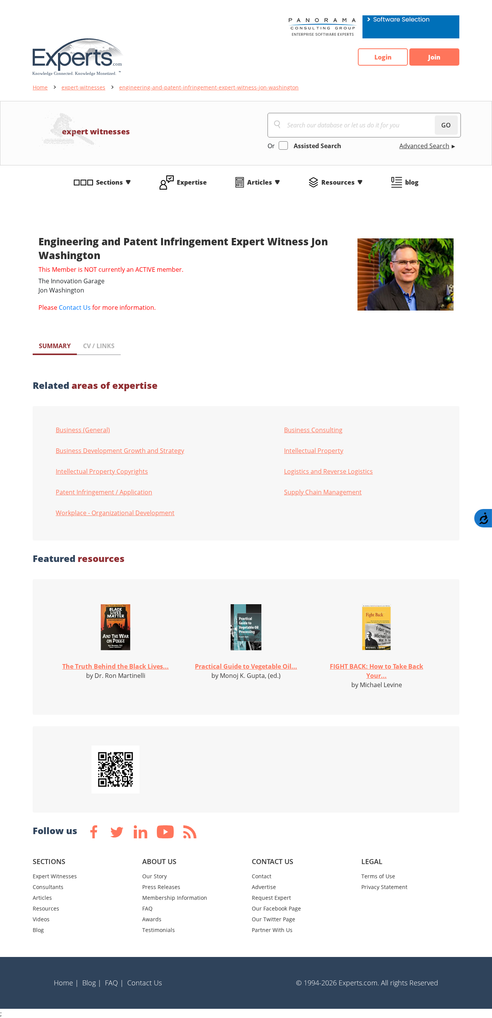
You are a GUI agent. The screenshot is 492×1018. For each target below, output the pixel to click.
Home (40, 87)
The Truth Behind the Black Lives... (115, 666)
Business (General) (83, 430)
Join (434, 57)
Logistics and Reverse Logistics (328, 471)
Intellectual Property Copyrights (102, 471)
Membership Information (174, 897)
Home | (66, 982)
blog (412, 182)
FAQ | (114, 982)
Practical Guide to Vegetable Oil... (246, 666)
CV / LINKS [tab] (99, 346)
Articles (259, 182)
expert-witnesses (83, 87)
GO (446, 125)
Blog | (91, 982)
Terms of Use (378, 876)
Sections (109, 182)
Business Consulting (313, 430)
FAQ (147, 908)
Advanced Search (424, 146)
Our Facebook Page (276, 908)
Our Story (154, 876)
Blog (38, 930)
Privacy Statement (384, 887)
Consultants (48, 887)
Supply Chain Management (323, 492)
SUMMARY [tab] (55, 346)
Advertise (264, 887)
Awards (151, 919)
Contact (261, 876)
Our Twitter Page (273, 919)
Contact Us (75, 307)
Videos (41, 919)
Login (383, 57)
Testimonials (158, 930)
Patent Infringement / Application (104, 492)
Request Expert (271, 897)
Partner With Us (272, 930)
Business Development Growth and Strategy (120, 450)
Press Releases (161, 887)
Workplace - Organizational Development (115, 513)
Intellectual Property (313, 450)
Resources (338, 182)
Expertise (192, 182)
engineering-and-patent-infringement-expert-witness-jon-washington (209, 87)
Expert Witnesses (55, 876)
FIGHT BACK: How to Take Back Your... (376, 671)
